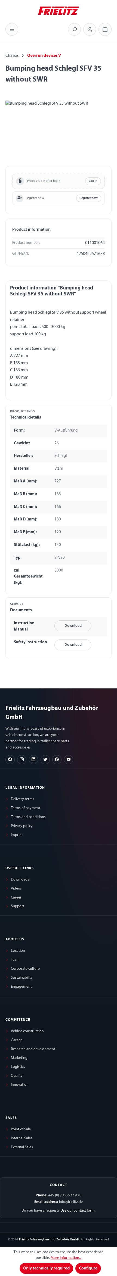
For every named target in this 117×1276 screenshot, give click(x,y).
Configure (88, 1268)
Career (16, 898)
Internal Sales (21, 1138)
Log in (93, 181)
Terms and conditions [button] (28, 817)
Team (15, 960)
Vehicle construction (27, 1031)
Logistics (18, 1067)
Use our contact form (77, 1211)
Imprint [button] (17, 835)
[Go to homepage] (58, 10)
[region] (58, 131)
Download (73, 626)
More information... (66, 1258)
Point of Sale (21, 1129)
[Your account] (89, 29)
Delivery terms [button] (22, 799)
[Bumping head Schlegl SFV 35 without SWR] (58, 131)
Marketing (19, 1058)
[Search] (74, 29)
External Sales (22, 1147)
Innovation (20, 1085)
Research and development (33, 1049)
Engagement (21, 987)
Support (17, 906)
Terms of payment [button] (25, 808)
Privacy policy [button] (22, 826)
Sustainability (22, 978)
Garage (17, 1040)
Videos (16, 889)
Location (18, 951)
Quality (17, 1076)
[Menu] (11, 29)
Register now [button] (88, 198)
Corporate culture (25, 969)
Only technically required (46, 1268)
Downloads (20, 880)
